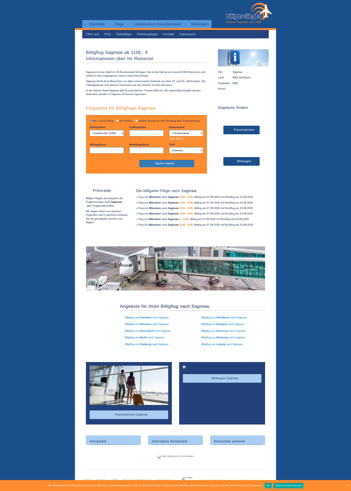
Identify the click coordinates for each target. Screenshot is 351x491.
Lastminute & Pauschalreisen (157, 24)
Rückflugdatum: (139, 144)
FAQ (107, 34)
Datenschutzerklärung (288, 485)
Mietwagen (199, 24)
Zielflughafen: (138, 127)
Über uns (92, 34)
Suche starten (165, 163)
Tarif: (172, 144)
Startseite (96, 24)
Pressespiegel (147, 34)
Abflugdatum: (98, 144)
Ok (268, 485)
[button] (241, 130)
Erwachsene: (177, 127)
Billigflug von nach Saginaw (147, 317)
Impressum (187, 34)
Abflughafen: (98, 127)
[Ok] (346, 485)
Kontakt (168, 34)
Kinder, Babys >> (176, 138)
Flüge (119, 24)
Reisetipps (124, 34)
